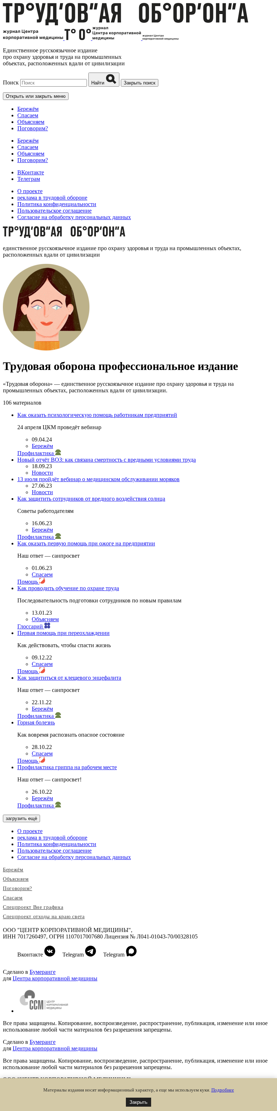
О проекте (30, 191)
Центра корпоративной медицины (55, 978)
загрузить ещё (21, 818)
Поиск (11, 82)
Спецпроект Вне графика (33, 907)
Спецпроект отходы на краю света (44, 916)
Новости (42, 473)
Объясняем (30, 122)
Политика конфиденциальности (56, 204)
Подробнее (222, 1090)
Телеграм (28, 179)
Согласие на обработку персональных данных (74, 217)
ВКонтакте (30, 172)
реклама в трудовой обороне (52, 198)
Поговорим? (32, 128)
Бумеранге (43, 972)
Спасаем (27, 115)
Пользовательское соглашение (54, 211)
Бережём (28, 109)
